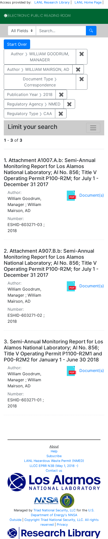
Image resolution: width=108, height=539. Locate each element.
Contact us (54, 470)
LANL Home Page (88, 2)
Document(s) (91, 195)
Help (54, 451)
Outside (15, 520)
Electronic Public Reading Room (37, 15)
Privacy (62, 524)
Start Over (17, 44)
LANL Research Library (52, 2)
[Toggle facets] (93, 128)
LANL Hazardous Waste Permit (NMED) (54, 461)
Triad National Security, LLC (54, 510)
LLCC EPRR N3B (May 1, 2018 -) (54, 466)
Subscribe (54, 456)
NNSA (72, 515)
